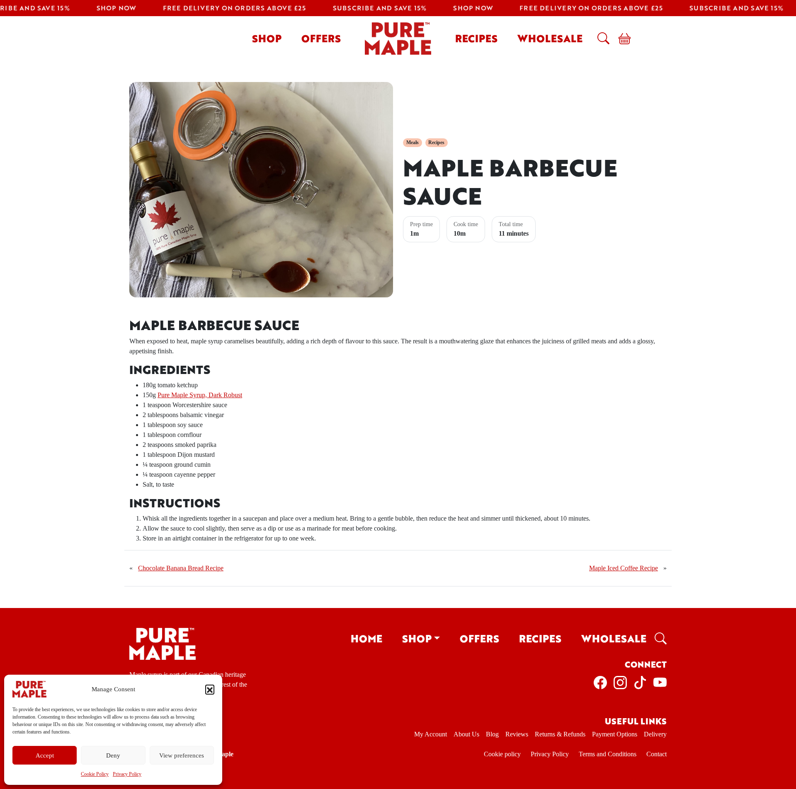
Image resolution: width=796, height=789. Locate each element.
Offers (321, 38)
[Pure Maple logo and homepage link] (162, 643)
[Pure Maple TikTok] (640, 681)
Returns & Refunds (560, 734)
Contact (656, 754)
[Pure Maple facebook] (600, 681)
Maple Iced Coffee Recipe (623, 568)
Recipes (476, 38)
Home (366, 638)
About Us (466, 734)
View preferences (181, 755)
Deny (113, 755)
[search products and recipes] (601, 38)
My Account (430, 734)
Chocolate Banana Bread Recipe (180, 568)
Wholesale (549, 38)
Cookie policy (502, 754)
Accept (45, 755)
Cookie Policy (95, 774)
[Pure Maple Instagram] (620, 681)
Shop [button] (417, 638)
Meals (412, 142)
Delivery (655, 734)
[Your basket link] (621, 38)
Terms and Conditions (607, 754)
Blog (492, 734)
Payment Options (614, 734)
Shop (267, 38)
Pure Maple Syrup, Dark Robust (200, 394)
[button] (210, 689)
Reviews (516, 734)
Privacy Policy (127, 774)
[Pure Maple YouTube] (660, 681)
